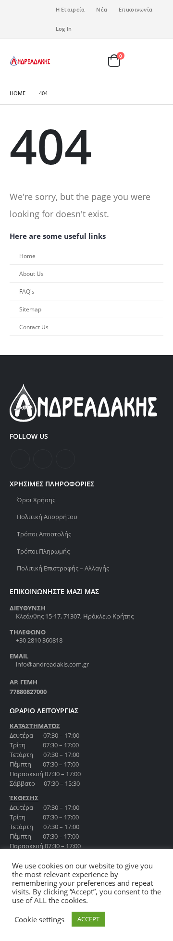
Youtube (65, 459)
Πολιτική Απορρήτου (47, 516)
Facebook (20, 459)
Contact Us (34, 327)
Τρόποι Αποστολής (44, 534)
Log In (64, 28)
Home (27, 256)
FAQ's (27, 291)
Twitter (42, 459)
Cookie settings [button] (39, 919)
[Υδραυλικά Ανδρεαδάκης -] (30, 60)
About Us (31, 273)
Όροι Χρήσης (36, 499)
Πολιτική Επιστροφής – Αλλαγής (63, 568)
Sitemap (30, 309)
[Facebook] (17, 12)
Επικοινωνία (135, 9)
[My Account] (97, 60)
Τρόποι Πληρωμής (43, 551)
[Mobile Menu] (153, 60)
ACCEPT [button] (88, 919)
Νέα (101, 9)
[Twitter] (32, 12)
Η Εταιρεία (70, 9)
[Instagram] (17, 26)
